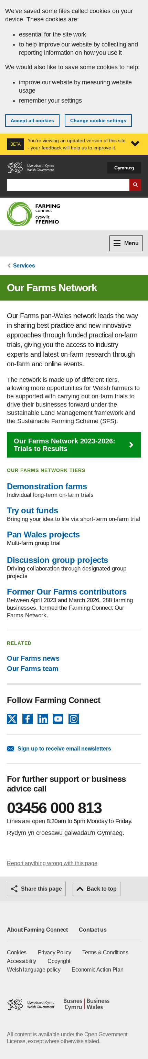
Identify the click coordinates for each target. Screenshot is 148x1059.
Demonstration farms (47, 486)
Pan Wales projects (43, 534)
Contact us (92, 930)
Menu (131, 243)
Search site (135, 185)
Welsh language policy (34, 970)
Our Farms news (33, 658)
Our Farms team (32, 668)
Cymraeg (124, 167)
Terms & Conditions (105, 952)
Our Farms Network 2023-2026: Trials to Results (64, 444)
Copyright (58, 961)
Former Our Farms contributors (66, 591)
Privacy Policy (54, 952)
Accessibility (21, 961)
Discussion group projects (57, 560)
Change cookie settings (98, 120)
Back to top (102, 889)
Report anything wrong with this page (52, 863)
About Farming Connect (37, 930)
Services (24, 266)
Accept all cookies (32, 120)
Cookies (17, 952)
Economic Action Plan (97, 970)
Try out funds (32, 510)
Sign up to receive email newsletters (64, 749)
